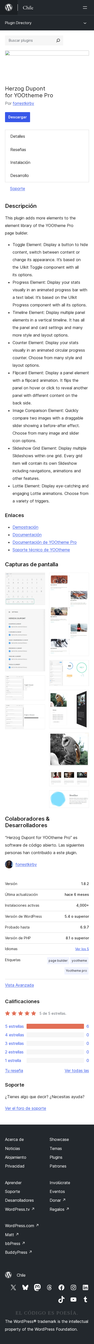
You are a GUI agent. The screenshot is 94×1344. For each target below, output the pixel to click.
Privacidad (15, 1166)
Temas (56, 1148)
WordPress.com (22, 1225)
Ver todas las (77, 1070)
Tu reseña (14, 1070)
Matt (12, 1234)
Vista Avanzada (19, 985)
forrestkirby (23, 103)
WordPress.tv (20, 1209)
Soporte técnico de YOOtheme (41, 549)
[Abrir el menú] (86, 7)
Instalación (20, 162)
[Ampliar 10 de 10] (82, 797)
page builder (58, 960)
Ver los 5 (82, 949)
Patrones (58, 1166)
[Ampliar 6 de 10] (82, 666)
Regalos (59, 1209)
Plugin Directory (18, 23)
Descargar (17, 117)
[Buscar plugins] (58, 40)
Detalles (17, 136)
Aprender (13, 1182)
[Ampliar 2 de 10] (38, 615)
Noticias (12, 1148)
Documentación (27, 534)
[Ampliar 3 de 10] (38, 682)
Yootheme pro (76, 970)
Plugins (56, 1157)
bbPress (15, 1243)
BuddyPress (18, 1252)
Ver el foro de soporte (25, 1108)
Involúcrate (60, 1182)
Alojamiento (15, 1157)
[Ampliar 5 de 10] (82, 579)
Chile (21, 1275)
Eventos (57, 1191)
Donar (58, 1200)
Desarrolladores (19, 1200)
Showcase (59, 1139)
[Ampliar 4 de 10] (38, 711)
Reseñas (18, 149)
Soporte (17, 188)
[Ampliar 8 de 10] (82, 739)
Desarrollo (19, 175)
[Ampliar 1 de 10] (38, 579)
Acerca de (14, 1139)
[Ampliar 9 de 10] (82, 776)
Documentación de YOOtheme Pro (45, 542)
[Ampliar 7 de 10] (82, 696)
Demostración (25, 527)
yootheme (79, 960)
